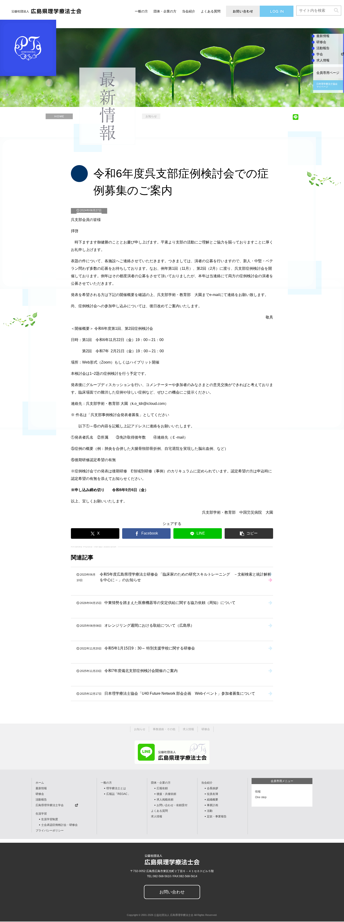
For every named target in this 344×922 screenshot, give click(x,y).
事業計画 (212, 805)
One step (261, 797)
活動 (209, 810)
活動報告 (41, 799)
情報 (258, 791)
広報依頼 (162, 788)
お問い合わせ (172, 892)
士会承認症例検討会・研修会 (59, 825)
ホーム (40, 782)
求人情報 (156, 816)
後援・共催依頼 (166, 794)
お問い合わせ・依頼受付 (172, 805)
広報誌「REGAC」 (118, 794)
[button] (336, 10)
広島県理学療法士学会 (50, 805)
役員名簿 (212, 794)
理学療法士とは (116, 788)
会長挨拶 (212, 788)
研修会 (40, 794)
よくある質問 (159, 810)
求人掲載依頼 (165, 799)
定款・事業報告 (217, 816)
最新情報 (41, 788)
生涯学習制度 (49, 819)
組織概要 (212, 799)
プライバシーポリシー (50, 830)
